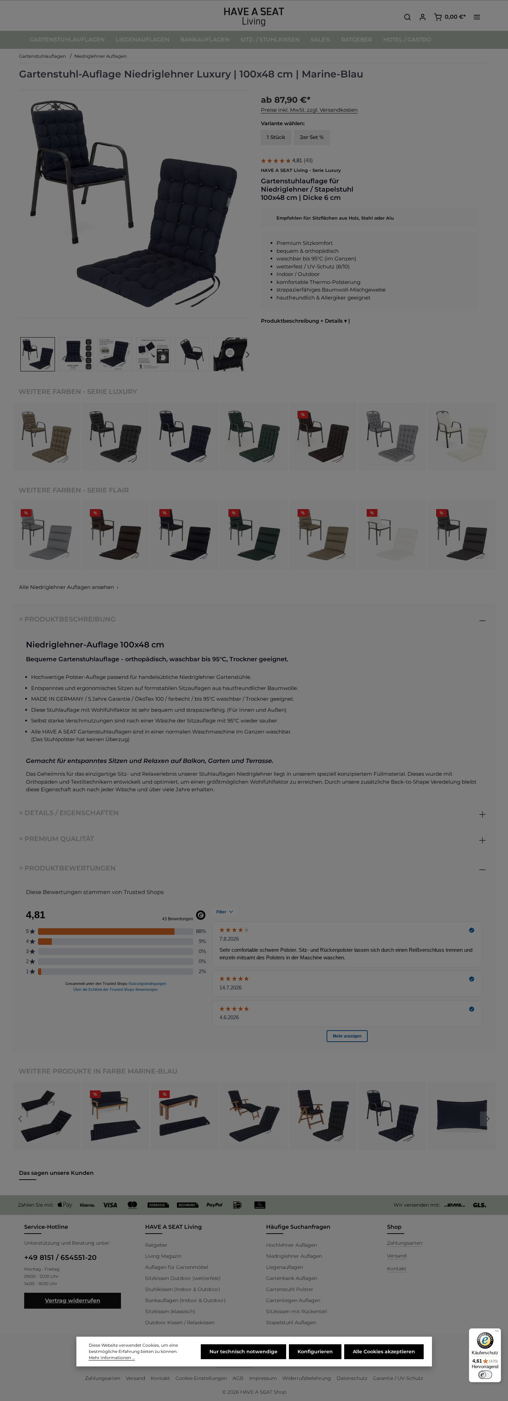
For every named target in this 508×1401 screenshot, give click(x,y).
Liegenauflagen (284, 1267)
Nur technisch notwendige (243, 1351)
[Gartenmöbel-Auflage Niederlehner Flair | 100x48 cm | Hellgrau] (46, 534)
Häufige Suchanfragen (298, 1227)
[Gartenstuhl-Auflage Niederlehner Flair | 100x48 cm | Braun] (115, 534)
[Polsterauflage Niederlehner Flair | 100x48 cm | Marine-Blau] (185, 534)
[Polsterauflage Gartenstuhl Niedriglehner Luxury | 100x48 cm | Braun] (323, 436)
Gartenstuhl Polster (289, 1289)
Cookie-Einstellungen (201, 1378)
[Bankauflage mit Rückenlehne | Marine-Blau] (115, 1116)
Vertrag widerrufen (72, 1300)
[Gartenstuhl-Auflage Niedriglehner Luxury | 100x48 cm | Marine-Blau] (185, 436)
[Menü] (497, 1332)
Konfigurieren (315, 1351)
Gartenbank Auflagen (291, 1278)
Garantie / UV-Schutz (398, 1378)
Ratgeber (156, 1245)
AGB (238, 1378)
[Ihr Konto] (423, 17)
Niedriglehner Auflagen (294, 1256)
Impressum (263, 1378)
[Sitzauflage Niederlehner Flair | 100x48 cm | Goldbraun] (323, 534)
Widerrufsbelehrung (306, 1378)
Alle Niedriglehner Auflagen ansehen (66, 587)
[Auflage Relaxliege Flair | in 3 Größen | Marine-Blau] (46, 1116)
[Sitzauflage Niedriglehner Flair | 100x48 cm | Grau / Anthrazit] (461, 534)
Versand (396, 1256)
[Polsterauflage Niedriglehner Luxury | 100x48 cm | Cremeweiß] (461, 436)
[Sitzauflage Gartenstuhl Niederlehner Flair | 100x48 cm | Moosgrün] (254, 534)
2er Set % (312, 137)
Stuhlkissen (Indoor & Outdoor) (182, 1289)
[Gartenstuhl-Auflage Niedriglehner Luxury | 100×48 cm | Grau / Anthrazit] (115, 436)
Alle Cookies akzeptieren (384, 1351)
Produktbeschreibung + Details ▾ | (305, 320)
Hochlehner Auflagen (291, 1245)
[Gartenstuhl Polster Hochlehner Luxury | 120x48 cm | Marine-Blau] (323, 1116)
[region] (133, 231)
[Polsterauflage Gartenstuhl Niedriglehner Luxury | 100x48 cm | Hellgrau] (392, 436)
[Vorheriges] (20, 1119)
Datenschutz (352, 1378)
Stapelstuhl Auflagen (291, 1322)
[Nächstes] (247, 354)
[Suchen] (407, 17)
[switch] (485, 1375)
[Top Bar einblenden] (477, 17)
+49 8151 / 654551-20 (60, 1257)
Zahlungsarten (404, 1243)
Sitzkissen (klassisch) (170, 1311)
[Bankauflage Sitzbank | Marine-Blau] (185, 1116)
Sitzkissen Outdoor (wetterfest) (183, 1278)
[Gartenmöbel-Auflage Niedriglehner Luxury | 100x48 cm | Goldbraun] (46, 436)
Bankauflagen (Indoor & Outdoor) (185, 1300)
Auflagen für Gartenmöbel (176, 1267)
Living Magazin (163, 1256)
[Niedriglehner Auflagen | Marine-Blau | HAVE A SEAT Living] (132, 204)
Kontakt (396, 1268)
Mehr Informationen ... (112, 1357)
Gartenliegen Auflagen (293, 1300)
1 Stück (276, 137)
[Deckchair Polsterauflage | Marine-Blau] (254, 1116)
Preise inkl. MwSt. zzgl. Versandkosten (309, 110)
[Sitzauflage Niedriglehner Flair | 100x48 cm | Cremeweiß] (392, 534)
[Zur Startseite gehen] (254, 17)
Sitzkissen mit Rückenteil (296, 1311)
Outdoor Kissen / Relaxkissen (180, 1322)
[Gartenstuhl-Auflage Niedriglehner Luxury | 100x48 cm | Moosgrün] (254, 436)
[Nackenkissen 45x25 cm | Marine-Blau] (461, 1116)
